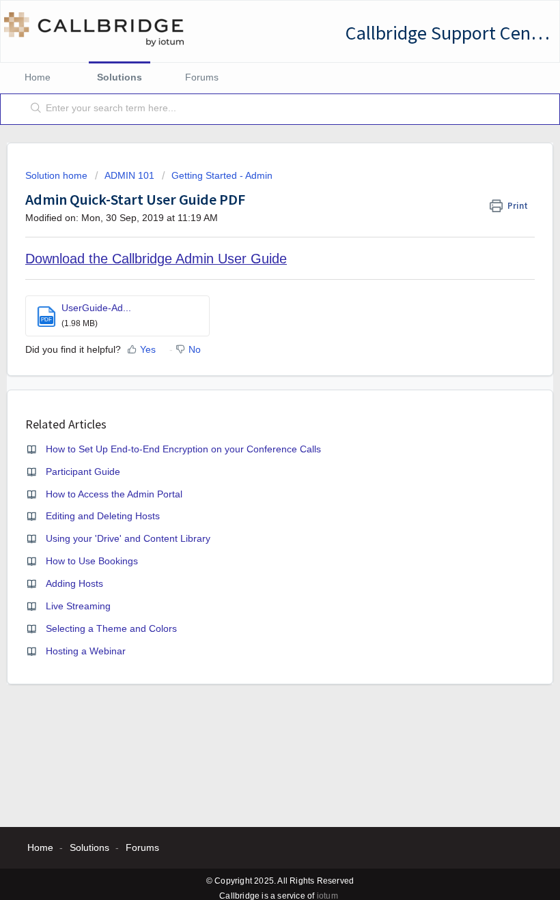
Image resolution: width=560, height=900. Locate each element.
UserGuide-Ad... (96, 307)
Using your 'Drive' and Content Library (128, 538)
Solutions (119, 77)
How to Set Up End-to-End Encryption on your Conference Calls (183, 449)
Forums (202, 77)
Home (38, 77)
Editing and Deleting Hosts (103, 515)
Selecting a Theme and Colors (111, 628)
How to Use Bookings (92, 560)
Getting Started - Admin (221, 175)
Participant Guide (83, 471)
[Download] (255, 444)
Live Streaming (78, 605)
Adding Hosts (74, 583)
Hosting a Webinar (86, 650)
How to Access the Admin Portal (114, 494)
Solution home (57, 175)
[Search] (33, 109)
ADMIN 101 (129, 175)
